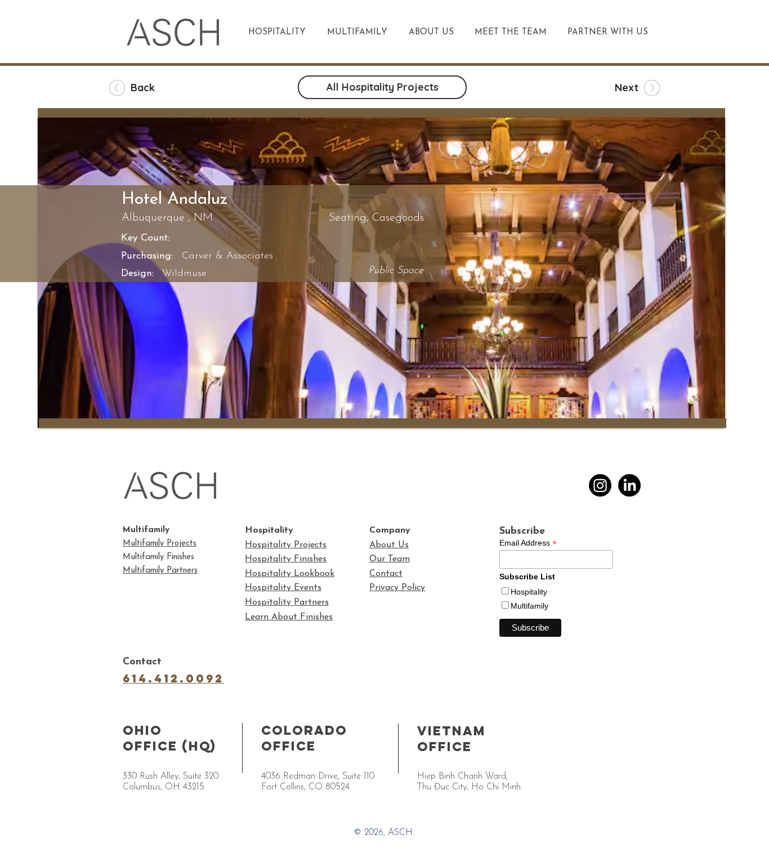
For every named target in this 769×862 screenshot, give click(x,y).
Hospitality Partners (287, 602)
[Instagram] (600, 485)
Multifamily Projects (159, 543)
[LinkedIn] (629, 485)
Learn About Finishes (289, 617)
